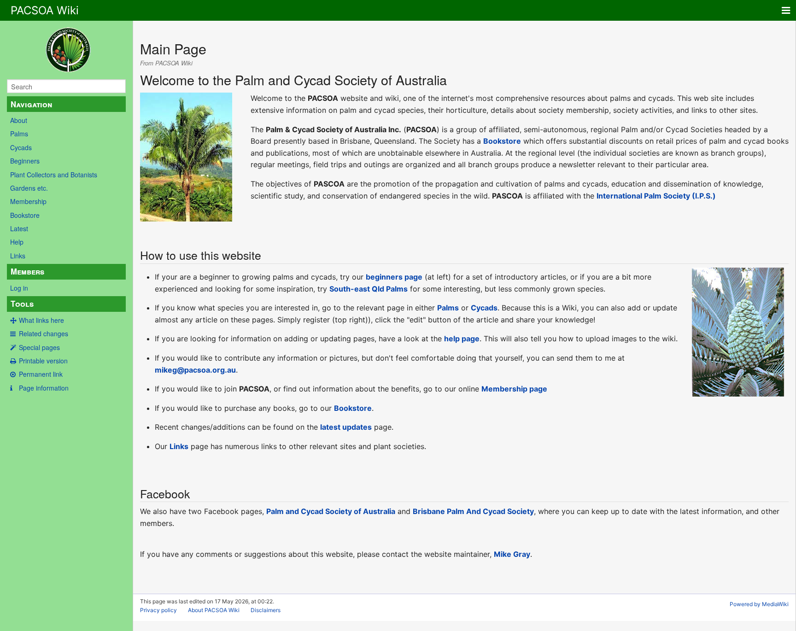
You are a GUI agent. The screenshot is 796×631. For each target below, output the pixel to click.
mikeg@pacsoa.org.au (195, 369)
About (18, 120)
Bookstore (25, 215)
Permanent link (41, 374)
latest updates (346, 427)
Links (17, 255)
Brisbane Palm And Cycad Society (473, 511)
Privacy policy (158, 610)
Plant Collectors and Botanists (53, 174)
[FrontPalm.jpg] (186, 156)
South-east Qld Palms (368, 288)
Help (16, 241)
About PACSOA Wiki (214, 610)
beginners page (394, 276)
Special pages (39, 347)
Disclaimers (266, 610)
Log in (19, 287)
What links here (41, 320)
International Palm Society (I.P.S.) (656, 195)
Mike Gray (512, 554)
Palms (19, 133)
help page (462, 338)
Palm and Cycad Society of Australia (330, 511)
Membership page (514, 388)
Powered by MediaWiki (759, 604)
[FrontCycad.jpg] (738, 331)
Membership (28, 201)
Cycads (21, 147)
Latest (19, 228)
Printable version (43, 360)
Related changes (43, 333)
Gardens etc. (29, 188)
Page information (44, 387)
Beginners (25, 160)
